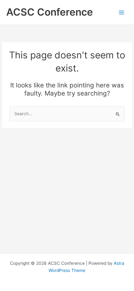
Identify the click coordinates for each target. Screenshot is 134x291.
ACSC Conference (49, 12)
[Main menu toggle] (121, 12)
